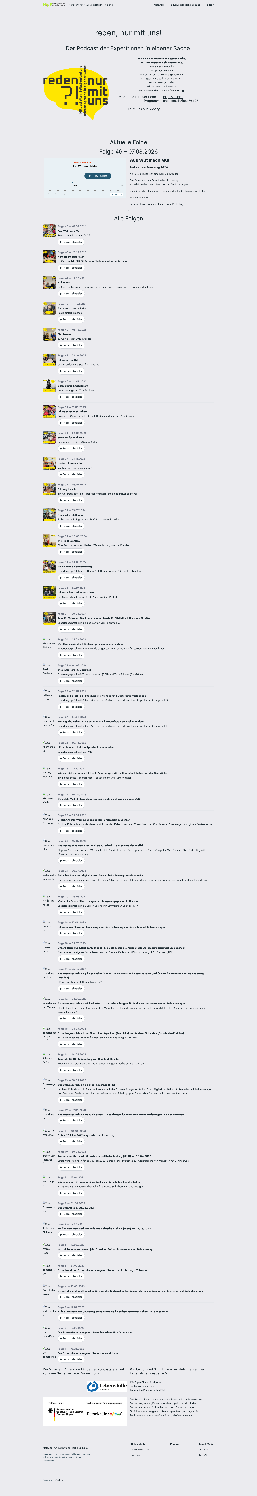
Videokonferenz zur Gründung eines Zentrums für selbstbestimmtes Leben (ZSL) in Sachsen (113, 1311)
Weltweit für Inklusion (71, 437)
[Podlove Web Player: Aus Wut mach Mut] (85, 178)
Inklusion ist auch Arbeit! (73, 411)
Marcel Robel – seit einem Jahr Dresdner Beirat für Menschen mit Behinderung (105, 1249)
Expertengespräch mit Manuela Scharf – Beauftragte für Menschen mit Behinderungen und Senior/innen (121, 1114)
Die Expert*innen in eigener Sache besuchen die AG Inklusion (95, 1332)
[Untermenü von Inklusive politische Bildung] (201, 5)
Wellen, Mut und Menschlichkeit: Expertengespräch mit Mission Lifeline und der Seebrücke (112, 773)
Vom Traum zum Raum (71, 256)
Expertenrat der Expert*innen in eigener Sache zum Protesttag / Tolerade (102, 1270)
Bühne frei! (64, 282)
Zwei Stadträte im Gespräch (74, 670)
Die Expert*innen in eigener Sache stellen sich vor (88, 1353)
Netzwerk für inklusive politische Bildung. (91, 5)
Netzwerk (159, 5)
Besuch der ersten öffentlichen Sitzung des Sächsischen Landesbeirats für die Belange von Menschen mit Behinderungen (130, 1291)
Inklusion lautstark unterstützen (76, 592)
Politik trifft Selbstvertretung (75, 566)
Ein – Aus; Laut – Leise (72, 308)
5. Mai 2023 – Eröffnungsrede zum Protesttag (86, 1135)
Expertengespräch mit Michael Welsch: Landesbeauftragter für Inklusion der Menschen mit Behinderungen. (122, 1003)
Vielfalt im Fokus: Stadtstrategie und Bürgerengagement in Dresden (98, 901)
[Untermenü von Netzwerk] (166, 5)
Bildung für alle (67, 489)
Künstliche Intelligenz (70, 515)
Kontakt (174, 1444)
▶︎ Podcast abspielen (71, 242)
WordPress (59, 1480)
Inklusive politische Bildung (185, 5)
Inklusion (164, 191)
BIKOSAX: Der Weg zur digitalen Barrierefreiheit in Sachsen (94, 820)
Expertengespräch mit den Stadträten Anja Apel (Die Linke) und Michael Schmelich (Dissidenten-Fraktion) (121, 1033)
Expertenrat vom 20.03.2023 (76, 1208)
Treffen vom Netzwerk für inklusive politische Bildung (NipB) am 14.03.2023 (104, 1228)
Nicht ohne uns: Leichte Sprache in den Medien (86, 747)
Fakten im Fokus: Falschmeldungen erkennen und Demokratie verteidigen (102, 696)
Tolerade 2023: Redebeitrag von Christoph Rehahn (88, 1059)
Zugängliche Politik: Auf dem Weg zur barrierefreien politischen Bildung (101, 721)
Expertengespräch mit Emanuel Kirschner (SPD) (86, 1085)
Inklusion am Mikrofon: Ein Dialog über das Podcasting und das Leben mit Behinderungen (111, 927)
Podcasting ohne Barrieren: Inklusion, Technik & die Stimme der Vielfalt (100, 845)
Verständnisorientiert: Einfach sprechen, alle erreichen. (91, 644)
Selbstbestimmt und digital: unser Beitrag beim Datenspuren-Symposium (101, 875)
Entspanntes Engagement (73, 386)
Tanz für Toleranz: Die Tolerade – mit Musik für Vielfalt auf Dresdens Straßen (104, 618)
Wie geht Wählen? (69, 541)
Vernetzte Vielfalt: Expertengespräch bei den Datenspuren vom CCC (99, 799)
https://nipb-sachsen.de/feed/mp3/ (180, 99)
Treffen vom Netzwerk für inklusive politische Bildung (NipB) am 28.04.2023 (104, 1156)
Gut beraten (65, 334)
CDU (105, 674)
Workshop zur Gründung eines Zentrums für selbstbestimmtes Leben (99, 1182)
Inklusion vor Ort (68, 360)
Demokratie (158, 1403)
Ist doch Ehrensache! (70, 463)
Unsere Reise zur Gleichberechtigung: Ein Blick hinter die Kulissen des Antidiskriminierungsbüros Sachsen (121, 948)
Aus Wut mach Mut (69, 231)
